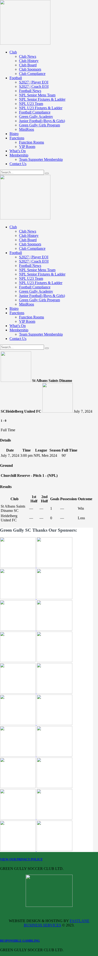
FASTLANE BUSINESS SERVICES (56, 923)
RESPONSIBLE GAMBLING (20, 940)
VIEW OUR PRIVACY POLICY (21, 859)
